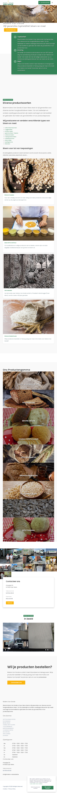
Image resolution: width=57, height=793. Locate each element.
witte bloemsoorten (11, 128)
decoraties (8, 140)
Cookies (5, 789)
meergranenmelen (10, 137)
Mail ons (10, 603)
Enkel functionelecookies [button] (35, 787)
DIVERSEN (5, 735)
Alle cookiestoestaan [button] (48, 787)
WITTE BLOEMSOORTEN (9, 719)
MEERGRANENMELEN (8, 728)
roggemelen (8, 129)
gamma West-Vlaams (11, 133)
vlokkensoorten (9, 138)
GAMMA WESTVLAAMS (9, 725)
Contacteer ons (11, 30)
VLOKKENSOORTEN (8, 730)
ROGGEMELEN (6, 721)
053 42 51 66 (9, 598)
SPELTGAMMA (6, 734)
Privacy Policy (12, 789)
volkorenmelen (9, 135)
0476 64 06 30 (10, 593)
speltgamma (9, 142)
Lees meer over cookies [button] (36, 783)
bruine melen (9, 131)
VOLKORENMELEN (7, 726)
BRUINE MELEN (6, 723)
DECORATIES (6, 732)
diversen (7, 144)
